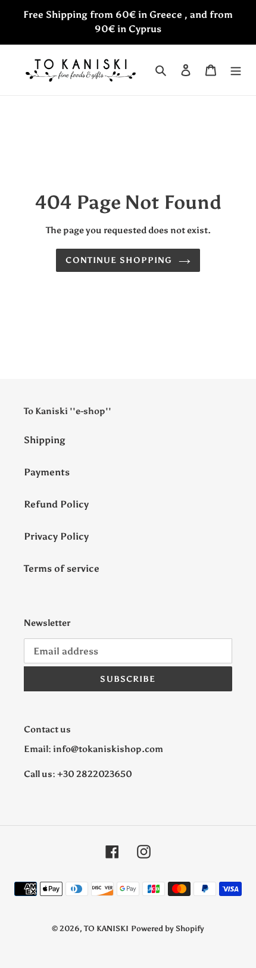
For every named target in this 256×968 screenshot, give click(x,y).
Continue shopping (118, 260)
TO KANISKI (106, 928)
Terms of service (61, 568)
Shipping (44, 440)
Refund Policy (56, 504)
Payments (47, 472)
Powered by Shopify (167, 928)
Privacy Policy (56, 536)
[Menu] (235, 70)
